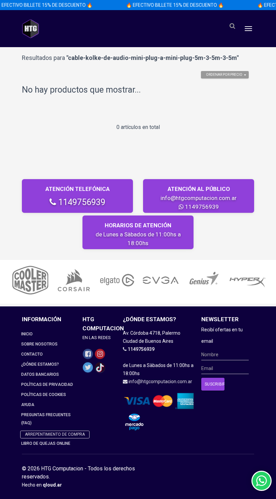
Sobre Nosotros (39, 344)
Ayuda (27, 404)
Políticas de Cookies (43, 394)
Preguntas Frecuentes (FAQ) (46, 418)
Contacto (32, 354)
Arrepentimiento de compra (55, 434)
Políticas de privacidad (47, 384)
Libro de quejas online (45, 443)
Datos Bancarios (40, 374)
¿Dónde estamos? (40, 364)
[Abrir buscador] (232, 26)
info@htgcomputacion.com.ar (199, 198)
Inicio (27, 334)
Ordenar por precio (224, 74)
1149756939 (80, 202)
